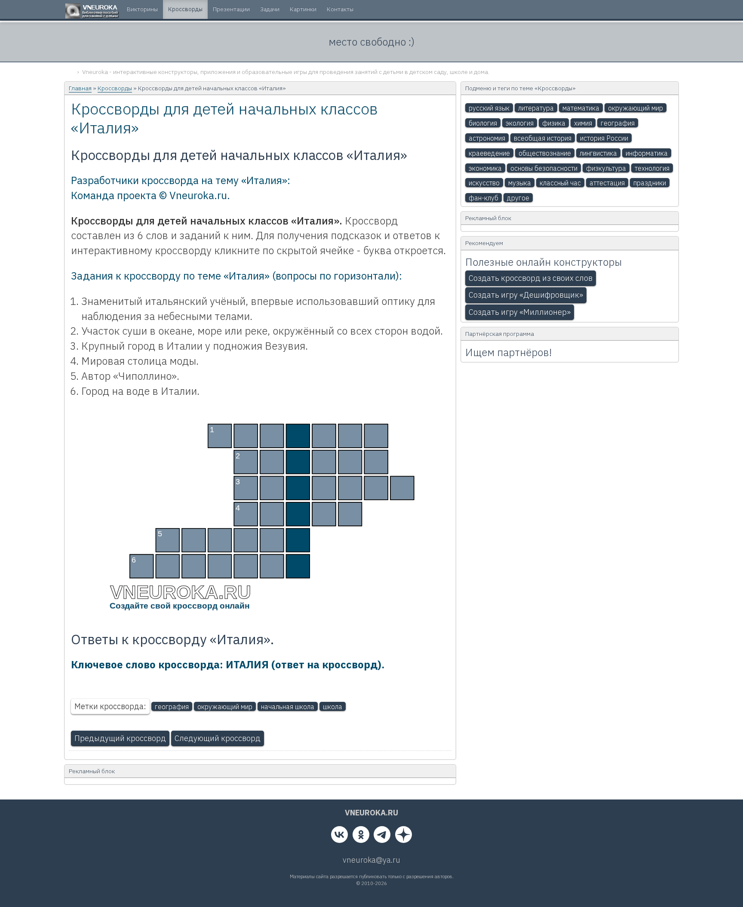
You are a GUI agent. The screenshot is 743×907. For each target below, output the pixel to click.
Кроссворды (115, 88)
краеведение (489, 153)
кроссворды (185, 9)
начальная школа (287, 706)
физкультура (606, 168)
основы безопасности (543, 168)
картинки (303, 9)
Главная (80, 88)
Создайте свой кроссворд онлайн (179, 605)
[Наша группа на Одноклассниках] (361, 836)
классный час (560, 182)
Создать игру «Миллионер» (520, 312)
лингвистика (598, 153)
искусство (484, 182)
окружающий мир (224, 706)
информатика (647, 153)
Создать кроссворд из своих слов (531, 278)
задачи (269, 9)
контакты (340, 9)
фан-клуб (483, 198)
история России (604, 138)
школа (332, 706)
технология (652, 168)
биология (483, 123)
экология (520, 123)
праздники (649, 182)
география (172, 706)
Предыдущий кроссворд (120, 738)
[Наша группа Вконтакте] (339, 836)
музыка (519, 182)
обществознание (545, 153)
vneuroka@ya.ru (371, 860)
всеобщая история (542, 138)
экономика (485, 168)
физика (553, 123)
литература (536, 108)
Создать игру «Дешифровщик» (526, 295)
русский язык (489, 108)
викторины (142, 9)
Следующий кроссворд (218, 738)
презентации (231, 9)
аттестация (607, 182)
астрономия (487, 138)
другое (518, 198)
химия (583, 123)
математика (580, 108)
